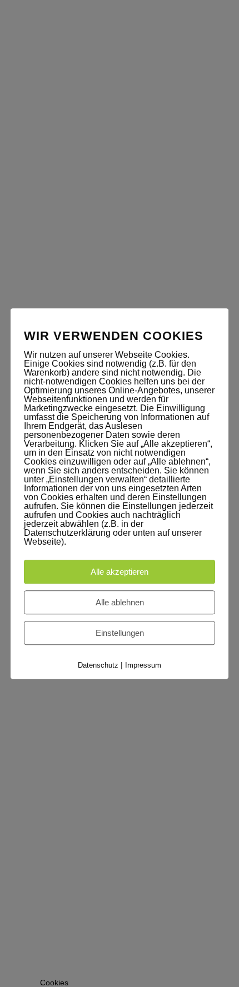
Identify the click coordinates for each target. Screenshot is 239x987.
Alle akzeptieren (119, 571)
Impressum (143, 665)
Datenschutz (98, 665)
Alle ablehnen (120, 602)
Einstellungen (120, 633)
